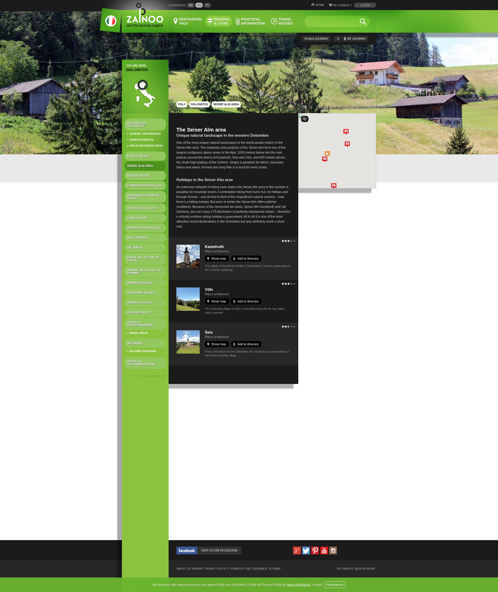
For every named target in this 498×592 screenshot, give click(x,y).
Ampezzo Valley (140, 302)
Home (320, 4)
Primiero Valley (140, 282)
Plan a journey (316, 38)
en (199, 5)
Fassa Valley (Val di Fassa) (143, 259)
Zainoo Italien (108, 23)
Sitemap (274, 568)
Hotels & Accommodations (141, 363)
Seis (209, 332)
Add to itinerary (248, 258)
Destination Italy (187, 21)
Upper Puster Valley (144, 227)
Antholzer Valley (142, 208)
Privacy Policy (216, 568)
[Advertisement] (145, 462)
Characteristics (141, 139)
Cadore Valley (139, 312)
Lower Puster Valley (144, 185)
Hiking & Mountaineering (140, 324)
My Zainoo (342, 5)
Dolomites (137, 70)
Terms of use (240, 568)
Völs (209, 289)
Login (365, 5)
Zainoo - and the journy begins (144, 15)
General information (145, 133)
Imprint (198, 568)
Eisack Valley (138, 155)
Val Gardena (137, 237)
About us (183, 568)
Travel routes (281, 21)
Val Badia (134, 247)
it (207, 5)
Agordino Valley (141, 292)
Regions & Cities (218, 21)
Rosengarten (138, 175)
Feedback (259, 568)
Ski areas (134, 343)
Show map (218, 258)
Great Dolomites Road (146, 145)
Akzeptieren (335, 585)
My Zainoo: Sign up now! (356, 568)
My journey (351, 38)
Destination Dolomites (136, 124)
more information (299, 585)
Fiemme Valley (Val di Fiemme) (144, 271)
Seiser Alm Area (140, 165)
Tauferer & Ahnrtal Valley (143, 197)
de (191, 5)
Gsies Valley (137, 217)
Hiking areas (138, 333)
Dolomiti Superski (142, 351)
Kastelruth (214, 246)
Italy (182, 104)
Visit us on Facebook (219, 550)
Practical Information (250, 21)
